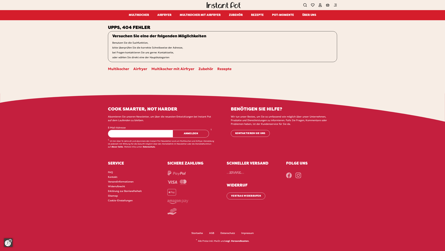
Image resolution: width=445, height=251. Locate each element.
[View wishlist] (313, 5)
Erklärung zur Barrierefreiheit (125, 191)
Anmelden (191, 133)
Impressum (247, 233)
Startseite (197, 233)
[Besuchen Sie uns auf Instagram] (298, 175)
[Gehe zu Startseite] (224, 5)
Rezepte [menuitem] (257, 15)
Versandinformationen (121, 182)
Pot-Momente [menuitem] (283, 15)
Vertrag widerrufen (246, 196)
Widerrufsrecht (116, 186)
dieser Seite (117, 147)
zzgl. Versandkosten (237, 240)
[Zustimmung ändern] (8, 242)
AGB (211, 233)
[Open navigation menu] (335, 5)
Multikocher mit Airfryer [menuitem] (200, 15)
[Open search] (305, 5)
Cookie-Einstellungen (120, 201)
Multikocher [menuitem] (139, 15)
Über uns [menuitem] (309, 15)
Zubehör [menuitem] (236, 15)
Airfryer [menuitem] (164, 15)
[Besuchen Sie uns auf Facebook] (289, 175)
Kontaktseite (165, 52)
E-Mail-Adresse (117, 127)
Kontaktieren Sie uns (250, 133)
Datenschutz (149, 147)
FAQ (110, 172)
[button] (320, 5)
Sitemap (113, 196)
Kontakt (112, 177)
